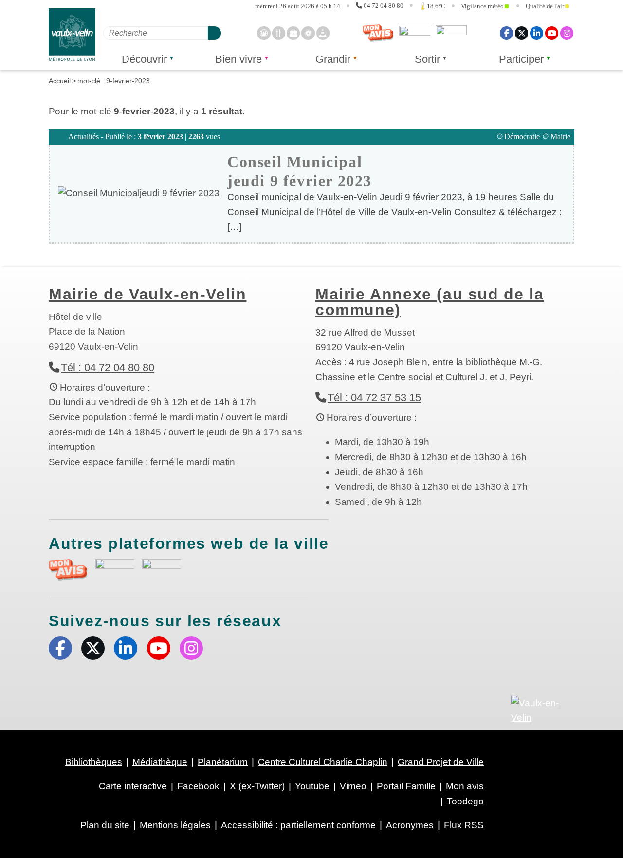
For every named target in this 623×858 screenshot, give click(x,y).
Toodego (414, 33)
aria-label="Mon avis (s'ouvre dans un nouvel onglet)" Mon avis (68, 570)
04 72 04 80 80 (383, 5)
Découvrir (144, 59)
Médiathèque (159, 762)
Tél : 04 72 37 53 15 (374, 398)
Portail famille (451, 33)
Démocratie (522, 136)
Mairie (560, 136)
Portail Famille (406, 786)
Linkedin (536, 32)
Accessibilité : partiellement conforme (298, 825)
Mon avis (378, 33)
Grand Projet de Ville (441, 762)
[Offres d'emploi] (293, 32)
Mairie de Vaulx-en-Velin (147, 294)
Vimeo (353, 786)
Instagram (566, 32)
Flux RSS (464, 825)
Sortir (427, 59)
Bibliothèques (93, 762)
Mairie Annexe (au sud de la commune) (429, 301)
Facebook (506, 32)
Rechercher (214, 32)
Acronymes (410, 825)
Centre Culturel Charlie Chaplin (322, 762)
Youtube (551, 32)
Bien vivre (238, 59)
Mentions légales (175, 825)
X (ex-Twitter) (521, 32)
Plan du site (104, 825)
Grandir (332, 59)
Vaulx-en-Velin (72, 34)
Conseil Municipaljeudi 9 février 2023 (299, 171)
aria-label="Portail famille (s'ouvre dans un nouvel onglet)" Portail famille (161, 568)
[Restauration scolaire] (278, 32)
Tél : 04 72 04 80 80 (107, 367)
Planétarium (223, 762)
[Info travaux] (323, 32)
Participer (521, 59)
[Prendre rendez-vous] (263, 32)
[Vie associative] (307, 32)
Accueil (60, 81)
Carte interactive (133, 786)
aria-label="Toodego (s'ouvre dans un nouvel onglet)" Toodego (114, 568)
